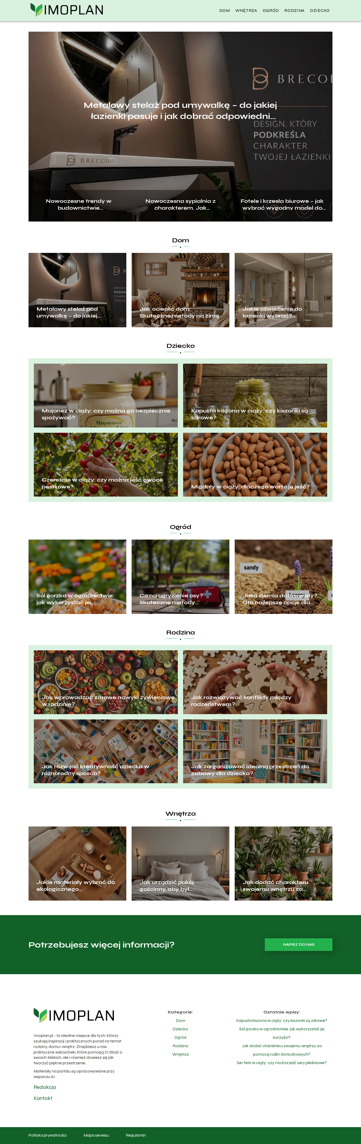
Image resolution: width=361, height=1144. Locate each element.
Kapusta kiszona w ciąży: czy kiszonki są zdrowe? (249, 414)
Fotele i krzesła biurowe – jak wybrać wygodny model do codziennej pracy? (282, 204)
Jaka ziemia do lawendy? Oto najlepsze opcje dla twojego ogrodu (280, 599)
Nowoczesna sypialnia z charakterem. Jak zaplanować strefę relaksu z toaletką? (180, 204)
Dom (224, 10)
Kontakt (43, 1098)
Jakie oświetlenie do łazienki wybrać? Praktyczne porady (272, 312)
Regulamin (136, 1135)
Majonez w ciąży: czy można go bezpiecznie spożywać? (106, 414)
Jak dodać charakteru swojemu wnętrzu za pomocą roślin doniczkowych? (275, 886)
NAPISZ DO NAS (298, 945)
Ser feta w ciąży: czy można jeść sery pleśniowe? (282, 1062)
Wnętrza (246, 10)
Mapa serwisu (96, 1135)
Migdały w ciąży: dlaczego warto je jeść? (250, 486)
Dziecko (320, 10)
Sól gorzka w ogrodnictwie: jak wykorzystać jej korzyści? (75, 599)
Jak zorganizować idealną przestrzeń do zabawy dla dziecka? (250, 770)
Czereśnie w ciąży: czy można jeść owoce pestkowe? (102, 483)
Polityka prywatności (48, 1135)
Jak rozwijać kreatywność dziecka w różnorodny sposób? (95, 770)
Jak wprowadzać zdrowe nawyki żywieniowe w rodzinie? (108, 701)
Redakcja (45, 1087)
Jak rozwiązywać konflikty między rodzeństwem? (241, 701)
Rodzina (294, 10)
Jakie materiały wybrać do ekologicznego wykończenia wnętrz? (75, 886)
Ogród (271, 10)
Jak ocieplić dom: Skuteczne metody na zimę (179, 312)
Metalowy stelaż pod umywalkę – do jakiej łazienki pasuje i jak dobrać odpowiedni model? (180, 111)
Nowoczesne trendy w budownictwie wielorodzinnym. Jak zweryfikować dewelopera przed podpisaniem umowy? (79, 204)
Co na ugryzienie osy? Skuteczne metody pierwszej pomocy (171, 599)
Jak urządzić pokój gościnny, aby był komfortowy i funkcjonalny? (180, 886)
